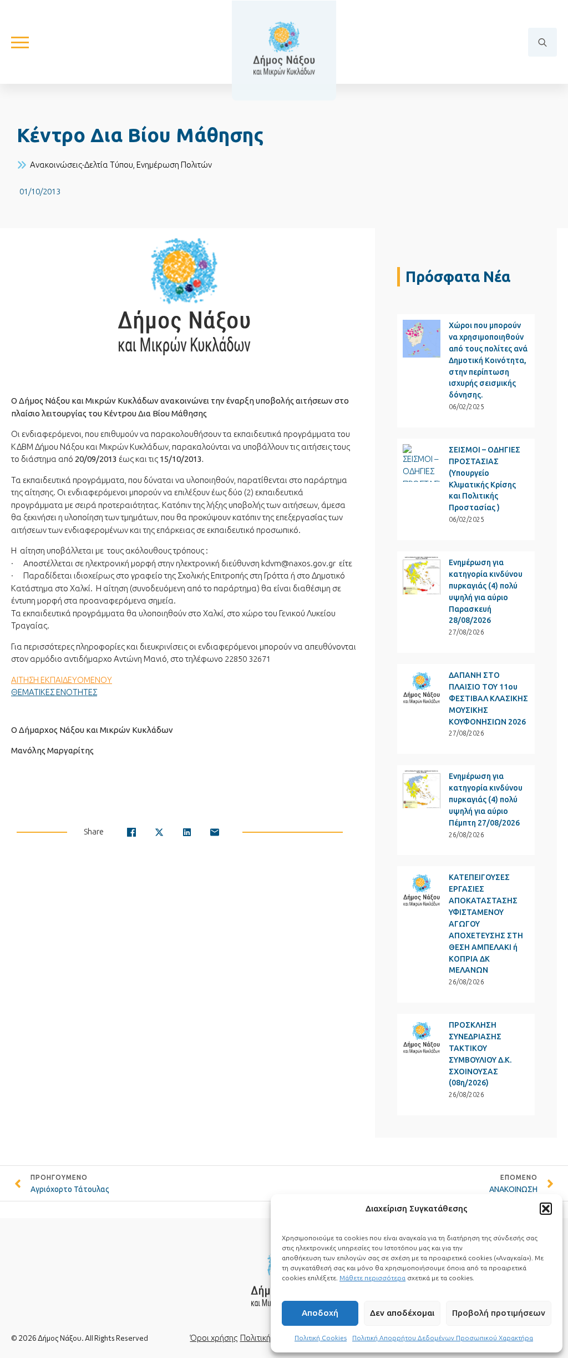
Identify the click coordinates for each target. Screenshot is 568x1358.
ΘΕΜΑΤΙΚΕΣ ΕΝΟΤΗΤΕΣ (54, 692)
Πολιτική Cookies (321, 1337)
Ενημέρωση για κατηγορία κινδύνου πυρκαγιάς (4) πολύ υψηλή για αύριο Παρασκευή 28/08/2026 (486, 591)
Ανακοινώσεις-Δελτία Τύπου (81, 164)
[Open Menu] (20, 42)
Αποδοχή (320, 1312)
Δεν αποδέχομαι (402, 1312)
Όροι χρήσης (213, 1337)
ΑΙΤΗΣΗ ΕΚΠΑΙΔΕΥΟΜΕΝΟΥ (61, 680)
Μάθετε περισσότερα (372, 1277)
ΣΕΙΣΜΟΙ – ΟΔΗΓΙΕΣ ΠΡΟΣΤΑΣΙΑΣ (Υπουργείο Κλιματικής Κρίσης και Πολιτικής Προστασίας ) (484, 478)
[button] (545, 1208)
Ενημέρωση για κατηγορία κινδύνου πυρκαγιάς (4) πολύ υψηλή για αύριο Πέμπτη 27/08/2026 (486, 799)
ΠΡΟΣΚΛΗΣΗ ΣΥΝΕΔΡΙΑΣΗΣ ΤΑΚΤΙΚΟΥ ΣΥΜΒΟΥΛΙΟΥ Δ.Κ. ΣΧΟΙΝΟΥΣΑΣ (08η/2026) (480, 1054)
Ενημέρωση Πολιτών (174, 164)
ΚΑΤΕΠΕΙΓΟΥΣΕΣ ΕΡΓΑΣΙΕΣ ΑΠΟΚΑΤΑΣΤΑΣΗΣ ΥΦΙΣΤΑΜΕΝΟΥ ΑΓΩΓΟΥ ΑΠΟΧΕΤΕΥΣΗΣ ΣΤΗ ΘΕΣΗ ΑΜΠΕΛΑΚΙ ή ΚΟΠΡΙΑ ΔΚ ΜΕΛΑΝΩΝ (486, 923)
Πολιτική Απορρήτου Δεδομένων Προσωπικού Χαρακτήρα (442, 1337)
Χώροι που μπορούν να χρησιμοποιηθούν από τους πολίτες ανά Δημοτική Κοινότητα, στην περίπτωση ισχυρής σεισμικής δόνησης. (488, 360)
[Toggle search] (542, 42)
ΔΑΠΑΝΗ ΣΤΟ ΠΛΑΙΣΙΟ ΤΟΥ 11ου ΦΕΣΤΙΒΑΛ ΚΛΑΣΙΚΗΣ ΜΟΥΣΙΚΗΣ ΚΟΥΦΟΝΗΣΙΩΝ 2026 (488, 698)
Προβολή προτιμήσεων (498, 1312)
